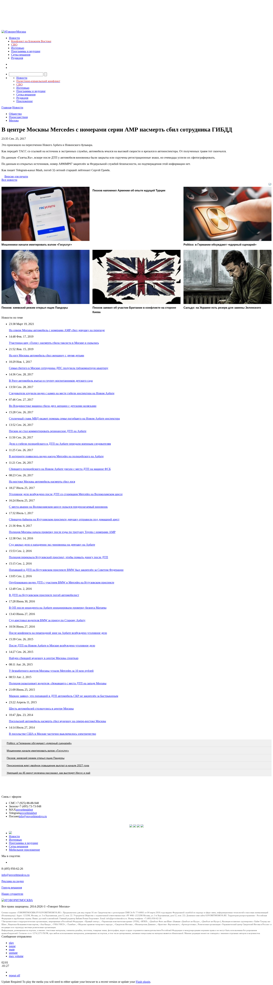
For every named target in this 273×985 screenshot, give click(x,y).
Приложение (24, 101)
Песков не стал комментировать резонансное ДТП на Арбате (47, 431)
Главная (6, 107)
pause (12, 946)
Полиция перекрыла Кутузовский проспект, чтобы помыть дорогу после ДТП (58, 557)
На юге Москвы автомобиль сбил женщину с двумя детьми (46, 355)
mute (12, 949)
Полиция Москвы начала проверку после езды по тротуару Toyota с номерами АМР (62, 532)
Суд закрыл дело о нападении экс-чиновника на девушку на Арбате (52, 544)
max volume (16, 956)
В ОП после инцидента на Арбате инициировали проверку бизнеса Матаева (57, 607)
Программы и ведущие (25, 51)
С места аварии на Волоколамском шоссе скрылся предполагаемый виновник (58, 506)
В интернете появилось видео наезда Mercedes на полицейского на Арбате (56, 456)
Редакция (17, 58)
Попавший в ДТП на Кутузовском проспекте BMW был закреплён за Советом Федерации (66, 569)
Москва (14, 120)
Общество (15, 113)
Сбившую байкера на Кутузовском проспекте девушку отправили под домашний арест (64, 519)
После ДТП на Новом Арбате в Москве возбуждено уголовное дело (52, 645)
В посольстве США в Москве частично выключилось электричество (52, 733)
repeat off (14, 975)
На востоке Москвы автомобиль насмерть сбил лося (42, 481)
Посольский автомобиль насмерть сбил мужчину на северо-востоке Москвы (57, 721)
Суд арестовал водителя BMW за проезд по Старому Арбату (47, 620)
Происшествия (18, 117)
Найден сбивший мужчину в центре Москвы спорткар (43, 658)
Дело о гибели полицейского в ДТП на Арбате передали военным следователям (60, 443)
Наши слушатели (12, 893)
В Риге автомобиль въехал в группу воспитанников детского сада (51, 380)
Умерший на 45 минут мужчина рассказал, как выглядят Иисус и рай (48, 772)
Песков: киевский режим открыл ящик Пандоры (35, 758)
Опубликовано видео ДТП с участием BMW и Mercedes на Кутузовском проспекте (61, 582)
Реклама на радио (12, 881)
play (11, 942)
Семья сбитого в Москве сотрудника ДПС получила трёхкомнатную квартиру (58, 368)
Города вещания (11, 887)
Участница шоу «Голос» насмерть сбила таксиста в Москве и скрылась (54, 342)
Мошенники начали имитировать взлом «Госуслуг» (38, 750)
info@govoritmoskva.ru (33, 816)
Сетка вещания (20, 54)
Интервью (17, 48)
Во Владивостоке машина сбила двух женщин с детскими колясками (52, 405)
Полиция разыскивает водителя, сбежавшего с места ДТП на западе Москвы (57, 683)
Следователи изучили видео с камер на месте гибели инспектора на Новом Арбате (61, 393)
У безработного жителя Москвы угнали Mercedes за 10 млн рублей (51, 670)
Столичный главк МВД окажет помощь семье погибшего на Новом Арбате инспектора (64, 418)
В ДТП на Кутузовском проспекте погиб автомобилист (44, 595)
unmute (13, 952)
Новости (14, 38)
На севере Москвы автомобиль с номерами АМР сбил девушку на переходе (57, 330)
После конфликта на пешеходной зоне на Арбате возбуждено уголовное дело (58, 632)
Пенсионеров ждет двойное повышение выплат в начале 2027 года (48, 765)
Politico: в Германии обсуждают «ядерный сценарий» (39, 743)
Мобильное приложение (24, 849)
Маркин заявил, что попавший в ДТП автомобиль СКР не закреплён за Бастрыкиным (63, 696)
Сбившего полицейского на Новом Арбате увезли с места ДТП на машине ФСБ (60, 469)
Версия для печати (16, 176)
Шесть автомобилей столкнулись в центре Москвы (41, 708)
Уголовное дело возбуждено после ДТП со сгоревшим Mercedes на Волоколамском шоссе (66, 494)
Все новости (9, 179)
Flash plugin (143, 981)
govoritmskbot (24, 809)
